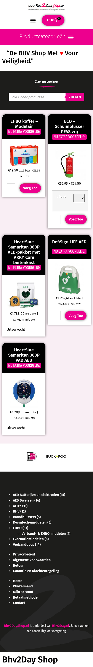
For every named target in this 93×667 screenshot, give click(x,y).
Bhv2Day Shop (30, 659)
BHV (16, 511)
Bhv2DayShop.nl (16, 626)
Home (17, 581)
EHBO (17, 528)
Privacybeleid (24, 554)
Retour (18, 565)
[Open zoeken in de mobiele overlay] (46, 97)
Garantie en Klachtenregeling (36, 571)
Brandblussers (24, 517)
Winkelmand (23, 586)
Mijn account (23, 592)
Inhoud (61, 197)
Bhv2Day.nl (60, 626)
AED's (17, 506)
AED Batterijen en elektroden (36, 495)
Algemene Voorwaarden (32, 560)
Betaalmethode (25, 597)
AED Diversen (23, 500)
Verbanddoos (23, 545)
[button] (33, 20)
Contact (19, 603)
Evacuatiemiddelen (28, 539)
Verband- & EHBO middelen (44, 534)
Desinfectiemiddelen (29, 522)
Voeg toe (30, 188)
